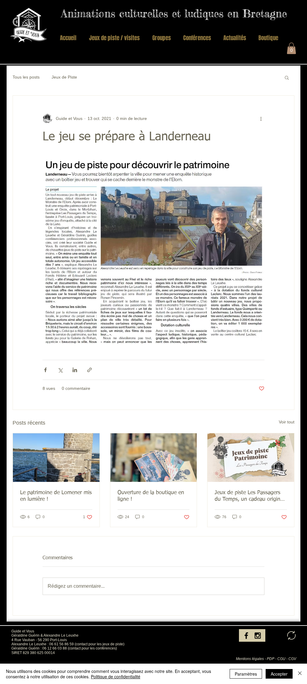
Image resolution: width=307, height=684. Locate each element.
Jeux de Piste (64, 77)
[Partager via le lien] (89, 370)
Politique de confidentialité (115, 677)
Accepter (279, 674)
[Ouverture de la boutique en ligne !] (153, 457)
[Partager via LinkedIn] (75, 370)
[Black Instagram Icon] (257, 635)
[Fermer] (299, 673)
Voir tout (286, 422)
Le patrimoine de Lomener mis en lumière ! (56, 496)
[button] (161, 38)
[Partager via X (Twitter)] (60, 370)
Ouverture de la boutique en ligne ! (151, 496)
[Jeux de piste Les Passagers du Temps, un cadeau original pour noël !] (250, 457)
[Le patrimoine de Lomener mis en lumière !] (56, 457)
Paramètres (246, 674)
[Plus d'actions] (260, 118)
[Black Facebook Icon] (246, 635)
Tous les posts (26, 77)
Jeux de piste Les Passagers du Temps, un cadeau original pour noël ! (249, 496)
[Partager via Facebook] (45, 370)
